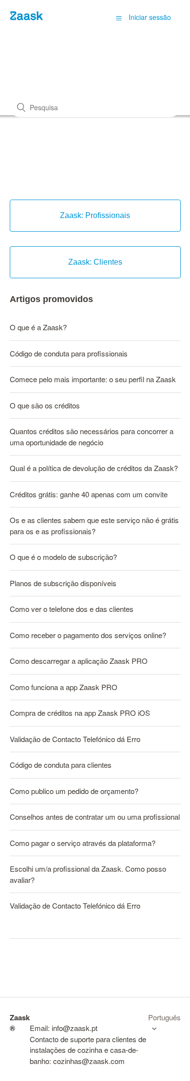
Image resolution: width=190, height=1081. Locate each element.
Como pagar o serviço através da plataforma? (82, 843)
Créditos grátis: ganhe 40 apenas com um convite (89, 494)
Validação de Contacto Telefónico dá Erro (75, 739)
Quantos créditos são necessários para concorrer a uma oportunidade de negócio (91, 436)
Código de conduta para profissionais (69, 353)
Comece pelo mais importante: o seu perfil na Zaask (93, 379)
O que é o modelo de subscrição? (63, 557)
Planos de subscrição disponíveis (63, 583)
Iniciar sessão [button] (150, 17)
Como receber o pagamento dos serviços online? (88, 635)
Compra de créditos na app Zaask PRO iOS (80, 713)
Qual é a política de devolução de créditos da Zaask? (94, 468)
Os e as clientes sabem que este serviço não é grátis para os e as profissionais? (94, 525)
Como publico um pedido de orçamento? (74, 791)
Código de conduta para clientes (61, 765)
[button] (119, 17)
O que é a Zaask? (38, 327)
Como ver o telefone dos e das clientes (71, 609)
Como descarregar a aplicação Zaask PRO (79, 661)
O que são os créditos (45, 405)
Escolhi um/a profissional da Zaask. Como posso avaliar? (88, 874)
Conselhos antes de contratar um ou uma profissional (95, 816)
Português (164, 1017)
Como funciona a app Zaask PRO (63, 687)
